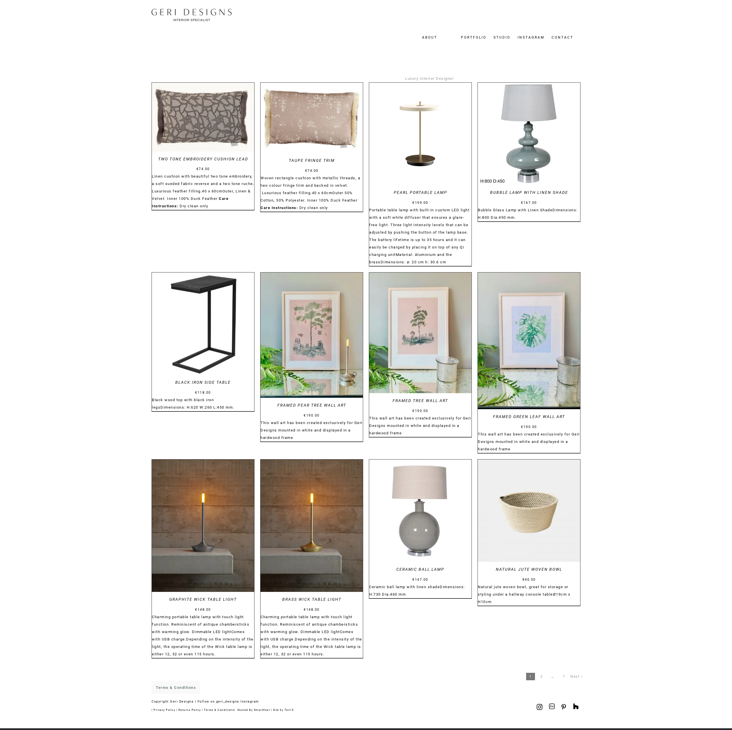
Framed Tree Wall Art (420, 400)
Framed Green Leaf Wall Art (529, 416)
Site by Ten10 (283, 709)
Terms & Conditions (219, 709)
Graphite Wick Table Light (203, 599)
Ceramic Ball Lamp (420, 569)
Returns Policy (189, 709)
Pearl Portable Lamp (420, 192)
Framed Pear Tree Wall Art (311, 405)
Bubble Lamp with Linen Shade (529, 192)
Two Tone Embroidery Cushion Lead (203, 159)
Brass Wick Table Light (311, 599)
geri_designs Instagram (237, 701)
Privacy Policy (164, 709)
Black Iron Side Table (203, 382)
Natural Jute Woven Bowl (529, 569)
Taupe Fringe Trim (312, 160)
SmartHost (262, 709)
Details (203, 118)
